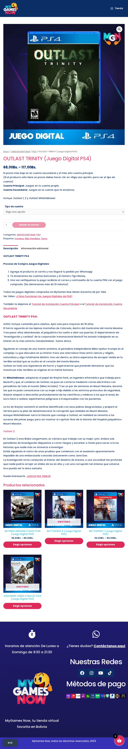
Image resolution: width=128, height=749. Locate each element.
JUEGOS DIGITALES (20, 151)
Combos (19, 238)
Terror (44, 238)
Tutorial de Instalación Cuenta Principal (56, 304)
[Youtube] (100, 673)
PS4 (34, 151)
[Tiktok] (110, 673)
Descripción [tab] (10, 248)
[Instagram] (91, 673)
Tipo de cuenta (14, 206)
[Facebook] (82, 673)
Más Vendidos (32, 238)
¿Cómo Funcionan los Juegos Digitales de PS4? (44, 296)
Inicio (6, 151)
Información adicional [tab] (34, 248)
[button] (119, 29)
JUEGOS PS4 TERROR (38, 476)
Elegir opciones (22, 544)
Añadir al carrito (29, 224)
